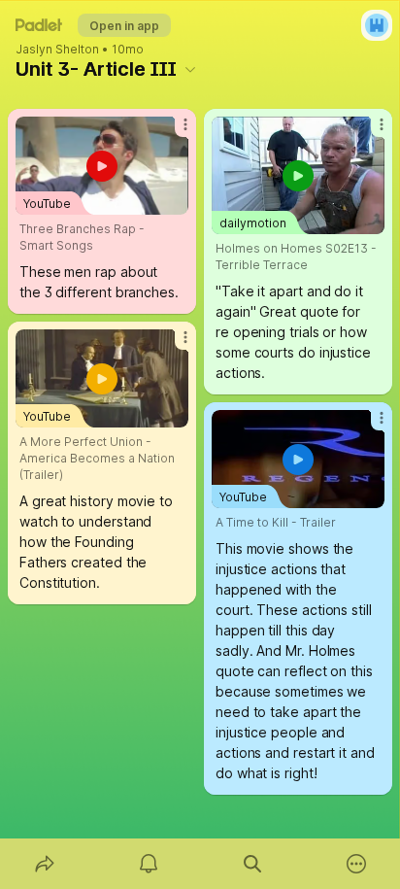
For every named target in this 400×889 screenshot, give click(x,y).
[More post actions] (173, 132)
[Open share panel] (44, 863)
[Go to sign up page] (376, 25)
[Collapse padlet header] (190, 69)
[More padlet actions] (356, 863)
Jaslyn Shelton (57, 49)
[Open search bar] (252, 863)
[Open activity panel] (148, 863)
